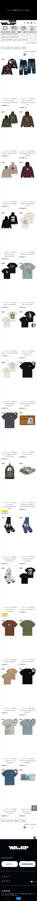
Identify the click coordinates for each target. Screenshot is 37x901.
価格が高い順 (18, 48)
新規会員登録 (27, 864)
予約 (14, 32)
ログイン (9, 864)
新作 (20, 32)
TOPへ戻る (35, 881)
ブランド (3, 32)
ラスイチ (33, 32)
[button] (35, 54)
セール (26, 32)
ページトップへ (34, 837)
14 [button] (32, 54)
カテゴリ (9, 32)
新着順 (23, 48)
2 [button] (26, 54)
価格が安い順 (10, 48)
